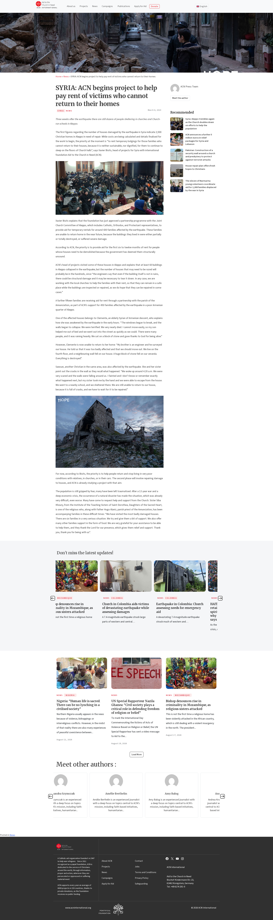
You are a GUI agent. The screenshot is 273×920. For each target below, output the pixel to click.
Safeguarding (141, 883)
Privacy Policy (141, 878)
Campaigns (107, 6)
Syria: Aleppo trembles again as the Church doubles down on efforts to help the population (199, 123)
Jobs (137, 866)
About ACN (107, 861)
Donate (154, 6)
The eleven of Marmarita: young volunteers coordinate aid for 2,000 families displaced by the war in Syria (200, 185)
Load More (137, 754)
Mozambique (182, 695)
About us (71, 6)
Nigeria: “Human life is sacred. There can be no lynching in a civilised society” (78, 705)
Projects (84, 6)
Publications (124, 6)
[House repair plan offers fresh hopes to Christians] (176, 170)
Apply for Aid (140, 6)
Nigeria (70, 695)
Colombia (74, 598)
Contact (139, 861)
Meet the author (180, 98)
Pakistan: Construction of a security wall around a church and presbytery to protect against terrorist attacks (200, 155)
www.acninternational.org (78, 907)
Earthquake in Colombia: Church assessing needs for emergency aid (136, 607)
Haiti (179, 598)
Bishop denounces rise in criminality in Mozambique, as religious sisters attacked (188, 705)
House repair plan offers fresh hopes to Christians (200, 167)
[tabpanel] (83, 595)
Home (59, 76)
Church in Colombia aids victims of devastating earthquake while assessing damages (82, 607)
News (95, 6)
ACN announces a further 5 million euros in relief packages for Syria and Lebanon (198, 139)
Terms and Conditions (145, 872)
